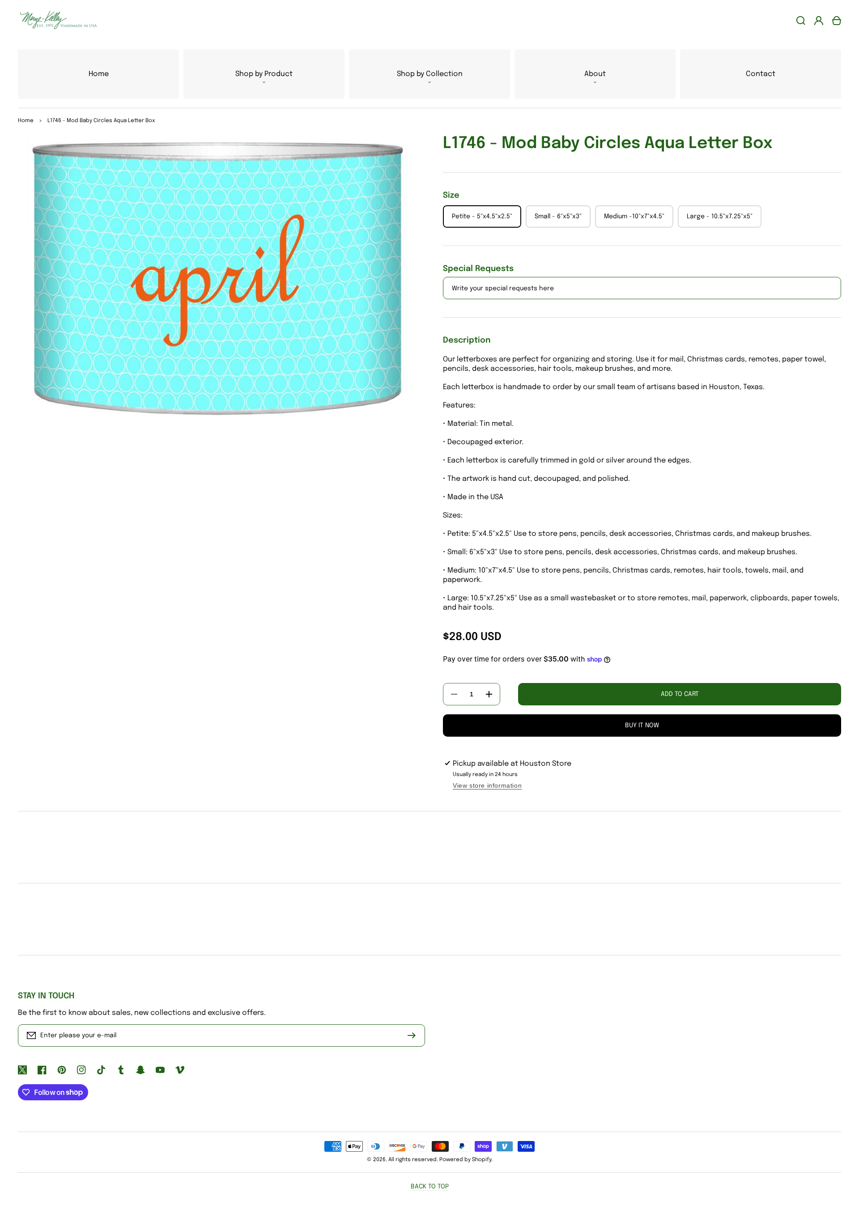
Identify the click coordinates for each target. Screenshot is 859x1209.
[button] (263, 74)
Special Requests (478, 269)
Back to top (430, 1187)
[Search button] (801, 21)
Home (26, 120)
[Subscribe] (414, 1035)
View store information (487, 785)
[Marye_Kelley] (55, 20)
